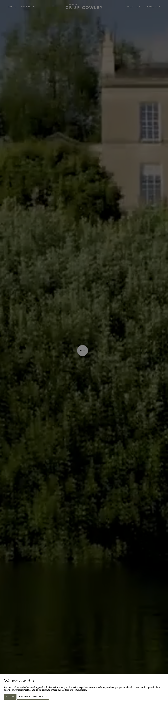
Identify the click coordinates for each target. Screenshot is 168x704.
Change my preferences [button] (33, 697)
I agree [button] (10, 697)
